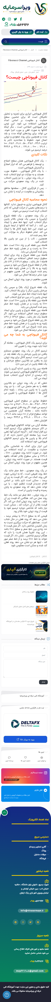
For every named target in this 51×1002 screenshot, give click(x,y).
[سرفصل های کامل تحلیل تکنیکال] (41, 611)
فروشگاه (42, 858)
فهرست (41, 41)
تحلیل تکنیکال (19, 72)
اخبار (32, 50)
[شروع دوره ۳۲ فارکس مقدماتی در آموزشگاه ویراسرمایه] (41, 626)
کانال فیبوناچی (34, 556)
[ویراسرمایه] (25, 9)
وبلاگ (12, 72)
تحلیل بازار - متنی (29, 72)
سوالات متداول (40, 854)
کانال (43, 556)
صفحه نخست (43, 50)
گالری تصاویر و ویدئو (37, 847)
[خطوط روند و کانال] (41, 597)
